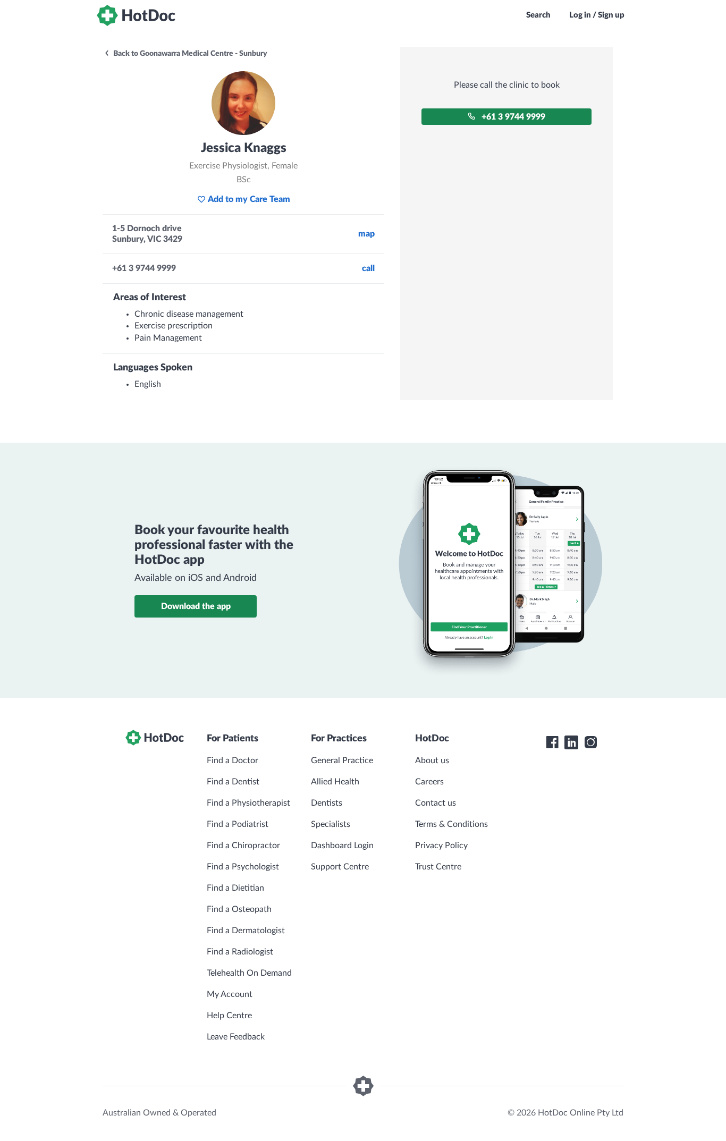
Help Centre (229, 1015)
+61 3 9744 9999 (513, 117)
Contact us (435, 803)
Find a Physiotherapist (248, 803)
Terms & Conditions (451, 824)
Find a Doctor (232, 760)
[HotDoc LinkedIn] (571, 742)
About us (432, 760)
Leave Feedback (236, 1037)
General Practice (342, 760)
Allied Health (335, 781)
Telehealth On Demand (249, 973)
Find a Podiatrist (237, 824)
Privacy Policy (441, 845)
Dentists (326, 803)
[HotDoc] (136, 15)
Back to (189, 53)
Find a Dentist (233, 781)
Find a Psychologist (243, 867)
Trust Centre (438, 867)
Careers (429, 781)
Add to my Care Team (249, 199)
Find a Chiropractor (243, 845)
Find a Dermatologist (246, 930)
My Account (229, 994)
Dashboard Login (342, 845)
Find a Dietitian (235, 888)
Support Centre (340, 867)
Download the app (196, 606)
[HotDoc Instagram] (590, 742)
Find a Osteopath (239, 909)
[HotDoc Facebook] (552, 742)
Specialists (330, 824)
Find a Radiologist (240, 952)
